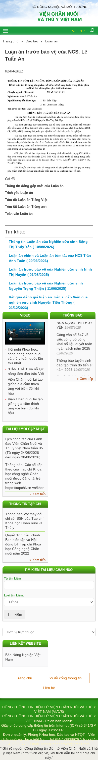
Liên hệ (49, 688)
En (83, 31)
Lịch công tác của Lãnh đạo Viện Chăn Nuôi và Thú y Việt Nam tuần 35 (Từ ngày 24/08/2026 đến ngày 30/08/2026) (24, 448)
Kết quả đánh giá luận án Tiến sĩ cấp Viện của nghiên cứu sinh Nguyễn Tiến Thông (48, 302)
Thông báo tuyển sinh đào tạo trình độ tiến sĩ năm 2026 (74, 363)
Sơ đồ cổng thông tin (65, 678)
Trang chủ (11, 41)
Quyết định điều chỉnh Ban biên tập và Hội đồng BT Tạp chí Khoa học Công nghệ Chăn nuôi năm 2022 (23, 544)
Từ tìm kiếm (12, 578)
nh (25, 206)
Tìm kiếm (14, 614)
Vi (73, 31)
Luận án (51, 41)
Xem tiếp (86, 379)
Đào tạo (32, 41)
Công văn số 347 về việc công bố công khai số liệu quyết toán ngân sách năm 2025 (74, 340)
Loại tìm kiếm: (14, 595)
